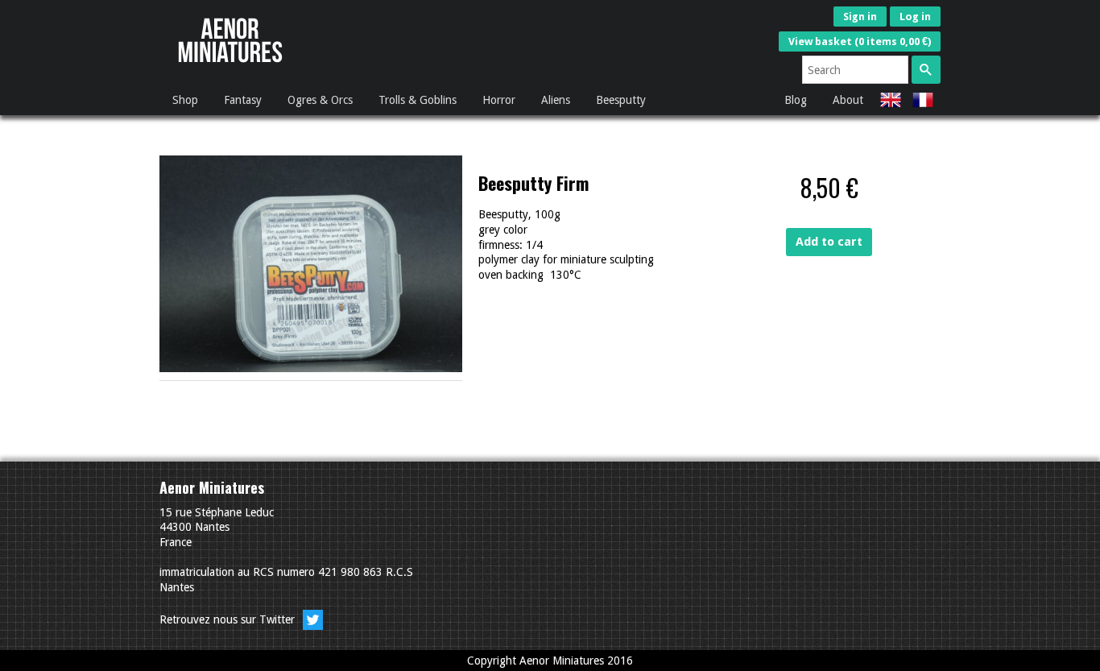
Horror (498, 99)
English (890, 100)
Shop (185, 99)
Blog (795, 99)
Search (926, 70)
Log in (915, 16)
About (848, 99)
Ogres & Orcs (320, 99)
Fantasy (243, 99)
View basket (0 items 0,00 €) (859, 41)
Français (922, 100)
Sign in (860, 16)
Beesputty (621, 99)
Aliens (555, 99)
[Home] (230, 66)
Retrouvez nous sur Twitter (228, 619)
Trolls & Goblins (417, 99)
